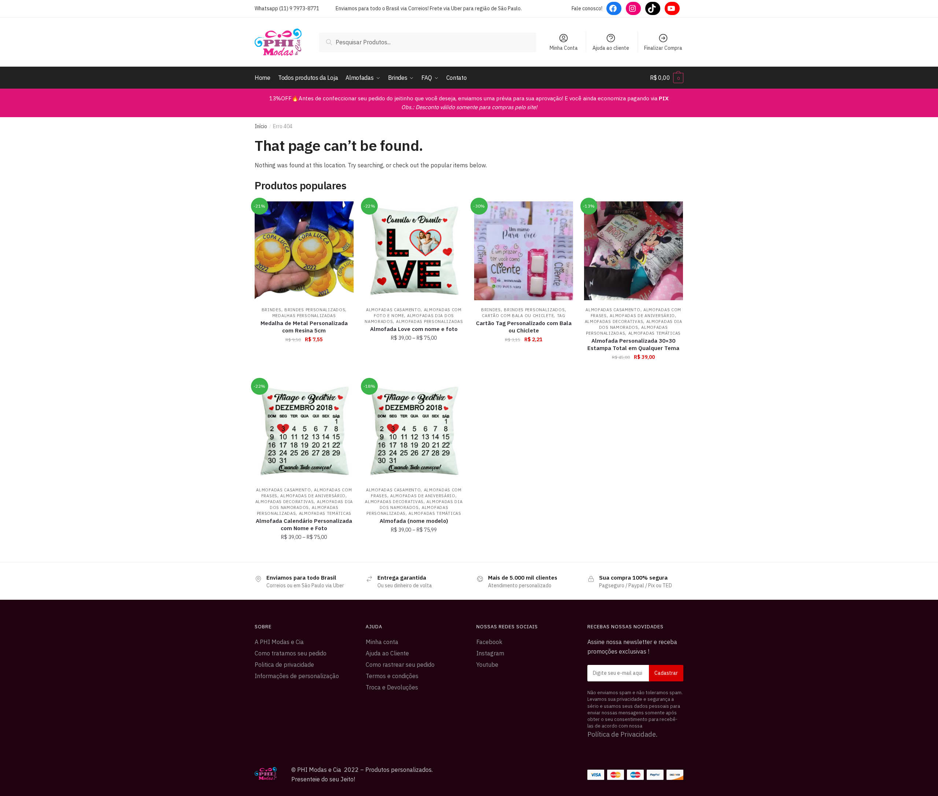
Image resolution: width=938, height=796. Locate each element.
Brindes (271, 309)
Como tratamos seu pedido (290, 653)
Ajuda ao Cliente (387, 653)
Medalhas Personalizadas (304, 315)
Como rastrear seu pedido (400, 664)
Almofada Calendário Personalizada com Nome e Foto (304, 524)
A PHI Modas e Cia (279, 642)
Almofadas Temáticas (654, 333)
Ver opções (413, 373)
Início (261, 126)
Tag (561, 315)
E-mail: (635, 673)
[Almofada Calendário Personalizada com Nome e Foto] (304, 431)
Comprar (304, 373)
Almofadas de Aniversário (642, 315)
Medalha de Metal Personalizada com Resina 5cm (304, 327)
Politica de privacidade (284, 664)
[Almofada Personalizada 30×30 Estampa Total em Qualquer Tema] (633, 250)
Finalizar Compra (663, 48)
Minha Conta (564, 48)
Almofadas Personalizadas (429, 321)
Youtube (487, 664)
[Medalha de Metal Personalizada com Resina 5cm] (304, 250)
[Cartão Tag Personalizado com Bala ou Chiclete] (523, 250)
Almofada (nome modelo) (414, 520)
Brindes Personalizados (314, 309)
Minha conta (382, 642)
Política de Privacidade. (622, 734)
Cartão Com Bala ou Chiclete (518, 315)
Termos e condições (392, 676)
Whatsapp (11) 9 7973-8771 (287, 8)
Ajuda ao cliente (610, 48)
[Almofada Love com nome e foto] (414, 250)
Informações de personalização (297, 676)
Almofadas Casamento (393, 309)
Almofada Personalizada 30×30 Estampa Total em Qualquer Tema (633, 344)
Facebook (489, 642)
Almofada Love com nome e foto (414, 329)
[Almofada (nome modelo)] (414, 431)
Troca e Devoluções (392, 687)
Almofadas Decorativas (614, 321)
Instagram (490, 653)
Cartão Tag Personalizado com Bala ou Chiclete (524, 327)
